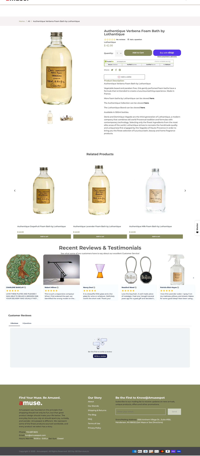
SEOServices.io (82, 451)
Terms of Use (94, 423)
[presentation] (14, 190)
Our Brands (93, 406)
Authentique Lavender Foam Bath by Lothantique (97, 226)
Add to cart (44, 236)
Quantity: (108, 53)
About (91, 401)
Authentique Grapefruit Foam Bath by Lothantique (41, 226)
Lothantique (110, 42)
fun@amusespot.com (35, 435)
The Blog (92, 415)
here (146, 103)
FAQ (90, 419)
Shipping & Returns (97, 410)
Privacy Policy (94, 428)
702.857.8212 (32, 432)
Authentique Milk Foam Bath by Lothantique (150, 226)
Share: (106, 70)
